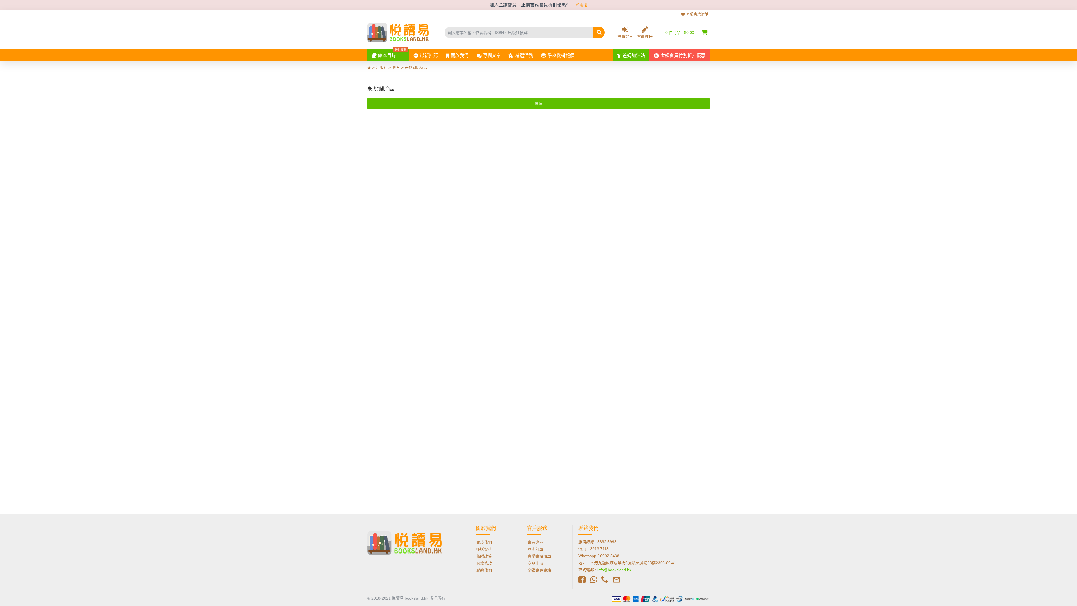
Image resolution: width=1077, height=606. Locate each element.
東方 (396, 67)
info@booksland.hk (614, 569)
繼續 (538, 103)
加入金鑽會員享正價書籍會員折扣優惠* (529, 5)
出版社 (381, 67)
